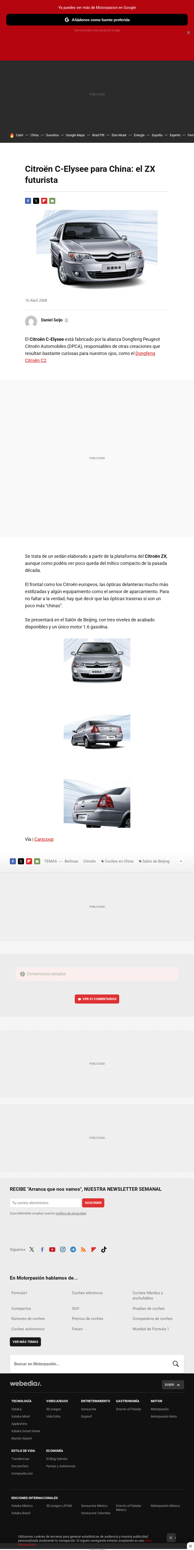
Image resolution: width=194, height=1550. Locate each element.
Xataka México (22, 1506)
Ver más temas (25, 1342)
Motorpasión (160, 1409)
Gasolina (52, 135)
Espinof (86, 1416)
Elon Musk (119, 135)
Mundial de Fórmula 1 (151, 1329)
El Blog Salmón (56, 1459)
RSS (83, 1249)
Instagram (63, 1249)
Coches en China (119, 861)
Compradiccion (22, 1473)
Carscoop (44, 839)
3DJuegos (53, 1409)
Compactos (21, 1308)
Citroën (89, 861)
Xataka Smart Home (25, 1431)
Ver (99, 999)
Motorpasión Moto (164, 1416)
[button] (54, 320)
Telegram (73, 1249)
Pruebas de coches (149, 1308)
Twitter (36, 201)
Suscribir (93, 1203)
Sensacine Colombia (95, 1513)
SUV (75, 1308)
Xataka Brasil (20, 1513)
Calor (19, 135)
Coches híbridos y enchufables (148, 1295)
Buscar (175, 1363)
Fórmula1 (19, 1293)
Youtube (52, 1249)
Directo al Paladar (128, 1409)
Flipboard (44, 201)
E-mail (52, 201)
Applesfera (19, 1424)
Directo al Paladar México (128, 1508)
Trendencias (20, 1459)
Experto (175, 135)
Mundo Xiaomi (21, 1438)
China (35, 135)
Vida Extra (53, 1416)
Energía (139, 135)
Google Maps (75, 135)
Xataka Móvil (20, 1416)
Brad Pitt (98, 135)
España (157, 135)
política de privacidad (71, 1213)
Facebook (28, 201)
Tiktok (104, 1249)
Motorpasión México (165, 1506)
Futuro (77, 1329)
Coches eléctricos (87, 1293)
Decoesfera (19, 1466)
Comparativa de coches (153, 1318)
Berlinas (71, 861)
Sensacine (88, 1409)
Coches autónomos (28, 1329)
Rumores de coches (28, 1318)
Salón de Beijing (155, 861)
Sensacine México (94, 1506)
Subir (169, 1385)
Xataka (16, 1409)
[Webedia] (25, 1383)
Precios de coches (87, 1318)
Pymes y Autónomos (61, 1466)
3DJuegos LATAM (59, 1506)
